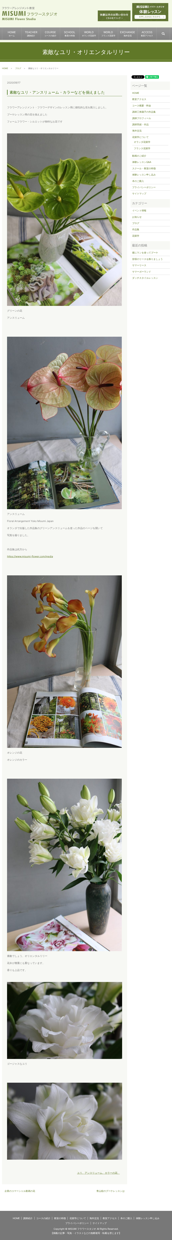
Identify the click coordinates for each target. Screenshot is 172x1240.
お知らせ (137, 216)
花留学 (135, 235)
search (169, 32)
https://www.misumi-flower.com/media (30, 556)
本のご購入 (138, 181)
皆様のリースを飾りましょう (147, 259)
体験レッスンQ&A (141, 162)
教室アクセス (139, 99)
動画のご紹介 (139, 155)
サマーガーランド (141, 271)
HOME (12, 33)
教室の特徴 (60, 1218)
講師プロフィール (141, 118)
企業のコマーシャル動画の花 (20, 1190)
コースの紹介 (43, 1218)
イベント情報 (139, 210)
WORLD (89, 33)
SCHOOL (69, 33)
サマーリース (139, 265)
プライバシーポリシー (144, 187)
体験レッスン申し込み (144, 174)
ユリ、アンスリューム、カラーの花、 (98, 1172)
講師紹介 (28, 1218)
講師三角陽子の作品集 (144, 111)
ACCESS (147, 33)
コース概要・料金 (141, 105)
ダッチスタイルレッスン (145, 277)
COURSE (50, 33)
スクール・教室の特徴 (144, 168)
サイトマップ (139, 193)
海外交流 (137, 130)
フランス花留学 (142, 148)
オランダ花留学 (142, 141)
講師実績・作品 (140, 124)
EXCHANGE (127, 33)
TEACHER (31, 33)
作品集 (135, 229)
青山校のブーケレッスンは (110, 1190)
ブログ (18, 68)
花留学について (140, 137)
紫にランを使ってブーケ (145, 252)
